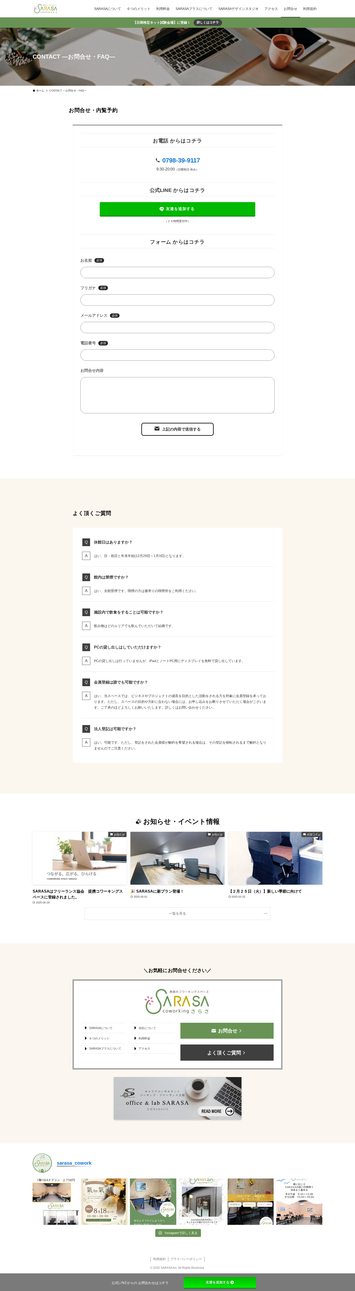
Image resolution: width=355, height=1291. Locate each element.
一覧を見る (177, 913)
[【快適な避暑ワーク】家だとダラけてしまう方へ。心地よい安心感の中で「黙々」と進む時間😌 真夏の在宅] (153, 1201)
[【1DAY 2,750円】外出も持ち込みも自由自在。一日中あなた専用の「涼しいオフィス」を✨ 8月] (56, 1201)
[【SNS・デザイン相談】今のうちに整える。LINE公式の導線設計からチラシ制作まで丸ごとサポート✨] (250, 1201)
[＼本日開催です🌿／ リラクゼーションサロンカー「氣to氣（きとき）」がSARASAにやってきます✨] (104, 1201)
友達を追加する (217, 1282)
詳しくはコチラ (208, 22)
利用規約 (159, 1259)
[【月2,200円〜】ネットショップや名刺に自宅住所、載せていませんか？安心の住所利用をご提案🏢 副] (202, 1201)
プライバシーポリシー (186, 1259)
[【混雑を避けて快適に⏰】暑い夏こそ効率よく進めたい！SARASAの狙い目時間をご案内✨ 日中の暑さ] (299, 1201)
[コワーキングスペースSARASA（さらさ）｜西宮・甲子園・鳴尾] (46, 9)
